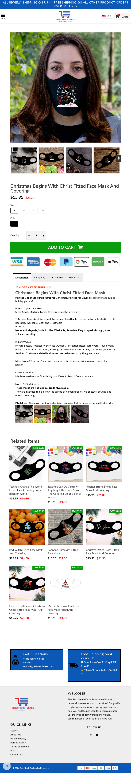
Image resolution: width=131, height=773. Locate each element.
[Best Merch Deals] (65, 16)
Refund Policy (18, 742)
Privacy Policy (18, 738)
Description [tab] (22, 277)
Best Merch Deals (27, 768)
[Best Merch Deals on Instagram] (90, 735)
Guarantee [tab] (57, 277)
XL (43, 211)
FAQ (12, 750)
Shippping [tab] (39, 277)
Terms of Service (19, 746)
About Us (15, 734)
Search (14, 730)
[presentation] (12, 158)
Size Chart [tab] (75, 277)
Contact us (16, 754)
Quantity (14, 235)
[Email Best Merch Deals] (97, 735)
